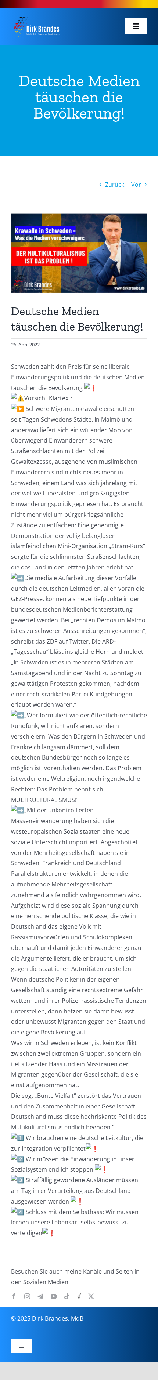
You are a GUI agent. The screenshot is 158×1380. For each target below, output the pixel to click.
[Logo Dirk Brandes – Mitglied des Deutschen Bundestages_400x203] (36, 16)
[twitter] (91, 1296)
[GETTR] (79, 1296)
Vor (136, 185)
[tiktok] (67, 1296)
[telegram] (40, 1296)
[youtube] (54, 1296)
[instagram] (27, 1296)
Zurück (114, 185)
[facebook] (14, 1296)
